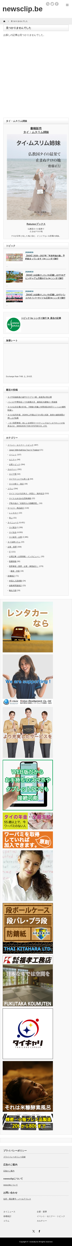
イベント (12, 455)
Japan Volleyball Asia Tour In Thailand (24, 450)
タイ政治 (12, 527)
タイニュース (13, 523)
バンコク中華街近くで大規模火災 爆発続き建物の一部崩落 (32, 402)
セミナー (12, 460)
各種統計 (11, 576)
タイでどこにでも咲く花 (19, 479)
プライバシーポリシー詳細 (14, 1157)
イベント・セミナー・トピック (20, 445)
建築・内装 (15, 571)
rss (48, 4)
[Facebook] (38, 1230)
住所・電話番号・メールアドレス (17, 1199)
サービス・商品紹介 (16, 508)
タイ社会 (12, 532)
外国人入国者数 (15, 581)
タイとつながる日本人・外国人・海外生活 (26, 493)
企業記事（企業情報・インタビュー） (24, 556)
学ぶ (11, 518)
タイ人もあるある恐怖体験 (20, 498)
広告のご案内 (8, 1171)
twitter (52, 4)
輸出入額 (12, 590)
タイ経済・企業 (15, 537)
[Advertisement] (36, 78)
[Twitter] (33, 1230)
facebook (57, 4)
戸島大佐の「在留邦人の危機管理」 (24, 503)
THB (21, 376)
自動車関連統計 (15, 585)
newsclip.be (33, 1242)
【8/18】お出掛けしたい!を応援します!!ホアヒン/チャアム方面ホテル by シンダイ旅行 (45, 276)
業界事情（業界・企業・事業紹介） (24, 566)
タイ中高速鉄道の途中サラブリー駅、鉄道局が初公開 (30, 397)
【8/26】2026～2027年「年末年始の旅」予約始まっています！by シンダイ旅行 (45, 257)
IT (10, 552)
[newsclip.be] (23, 9)
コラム (10, 489)
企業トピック (14, 464)
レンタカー (13, 513)
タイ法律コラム (14, 542)
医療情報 (12, 561)
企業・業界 (12, 547)
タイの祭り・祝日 (16, 484)
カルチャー (12, 469)
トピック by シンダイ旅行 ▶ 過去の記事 (41, 318)
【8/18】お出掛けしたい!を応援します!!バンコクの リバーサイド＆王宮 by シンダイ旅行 (45, 296)
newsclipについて (10, 1185)
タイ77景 (13, 474)
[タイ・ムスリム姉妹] (37, 218)
